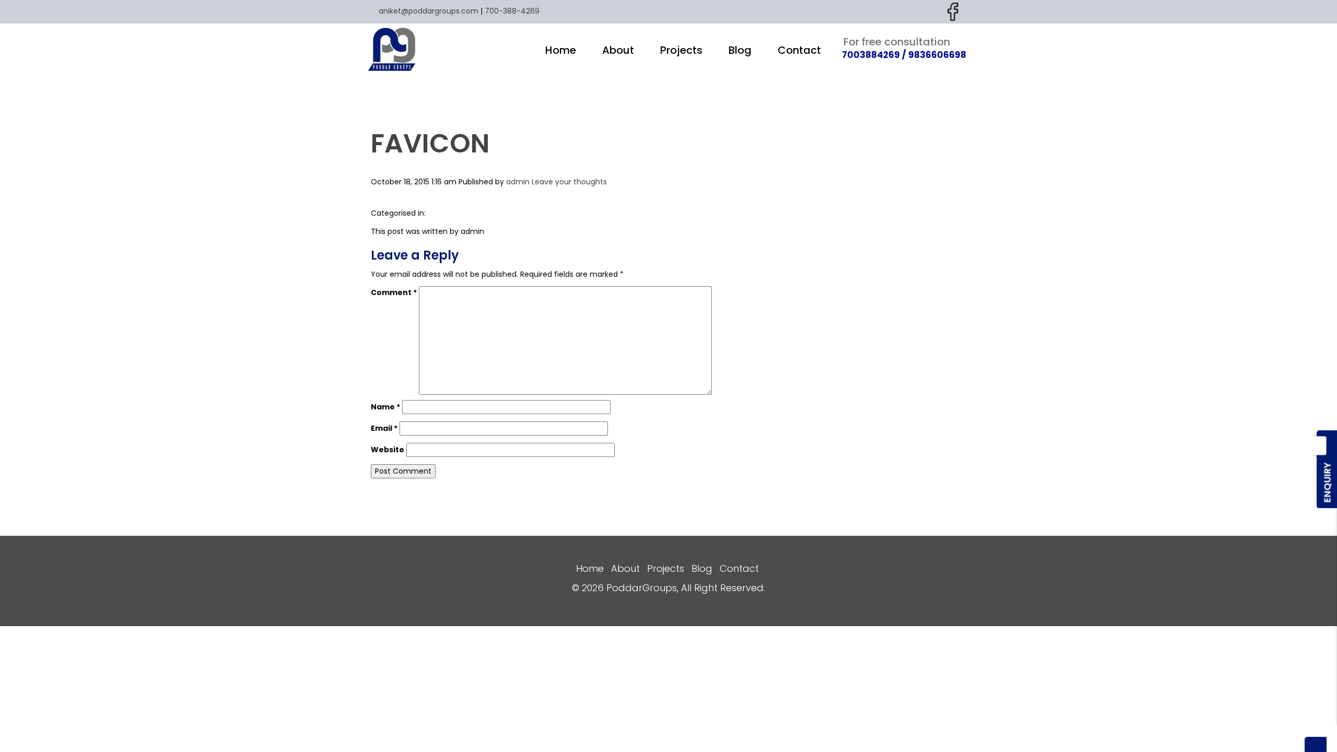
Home (560, 50)
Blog (740, 50)
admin (518, 182)
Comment (394, 292)
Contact (799, 50)
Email (384, 428)
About (618, 50)
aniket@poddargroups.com (428, 11)
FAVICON (430, 143)
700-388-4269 (512, 11)
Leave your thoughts (569, 182)
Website (387, 449)
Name (385, 407)
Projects (681, 50)
